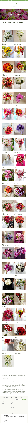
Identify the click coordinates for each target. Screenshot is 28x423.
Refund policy (12, 409)
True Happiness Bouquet (5, 106)
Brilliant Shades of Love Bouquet (18, 121)
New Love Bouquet (4, 121)
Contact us (7, 393)
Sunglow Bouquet (4, 75)
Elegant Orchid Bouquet (17, 322)
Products (3, 403)
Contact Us (12, 400)
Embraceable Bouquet (5, 214)
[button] (1, 5)
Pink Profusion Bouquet (5, 183)
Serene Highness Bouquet (17, 353)
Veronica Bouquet (16, 245)
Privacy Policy (8, 418)
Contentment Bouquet (5, 90)
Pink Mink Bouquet (16, 183)
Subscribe (23, 399)
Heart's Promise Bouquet (5, 152)
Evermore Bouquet (16, 90)
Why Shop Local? (12, 403)
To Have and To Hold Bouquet (18, 276)
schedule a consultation (15, 393)
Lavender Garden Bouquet (5, 245)
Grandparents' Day (3, 399)
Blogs (7, 400)
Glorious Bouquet (16, 106)
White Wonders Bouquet (17, 44)
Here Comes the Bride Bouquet (18, 307)
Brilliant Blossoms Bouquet (18, 214)
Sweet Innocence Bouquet (17, 291)
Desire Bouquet (4, 353)
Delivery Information (12, 405)
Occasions (3, 401)
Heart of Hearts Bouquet (5, 322)
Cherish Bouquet (4, 44)
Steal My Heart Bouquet (5, 307)
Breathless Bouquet (4, 276)
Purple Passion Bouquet (17, 137)
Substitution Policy (12, 411)
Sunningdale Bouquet (17, 75)
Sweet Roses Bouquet (5, 137)
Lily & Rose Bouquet (17, 152)
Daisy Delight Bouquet (5, 291)
